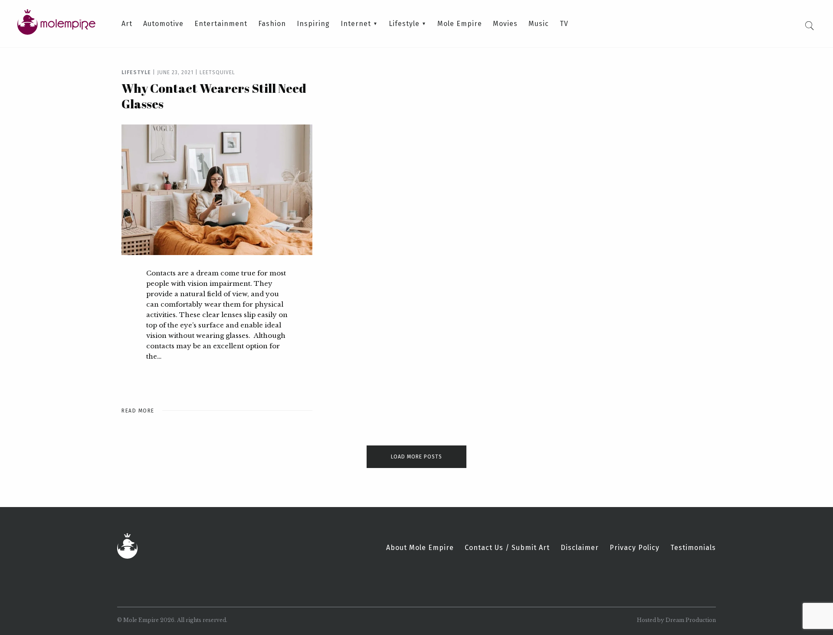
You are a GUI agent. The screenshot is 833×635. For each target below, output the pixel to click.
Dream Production (691, 620)
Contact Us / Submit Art (507, 547)
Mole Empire (459, 23)
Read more (137, 411)
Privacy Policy (634, 547)
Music (538, 23)
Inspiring (313, 23)
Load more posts (416, 457)
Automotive (163, 23)
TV (564, 23)
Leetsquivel (217, 72)
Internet (356, 23)
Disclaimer (580, 547)
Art (126, 23)
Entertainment (220, 23)
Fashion (272, 23)
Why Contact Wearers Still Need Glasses (213, 96)
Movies (505, 23)
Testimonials (693, 547)
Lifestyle (404, 23)
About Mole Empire (420, 547)
